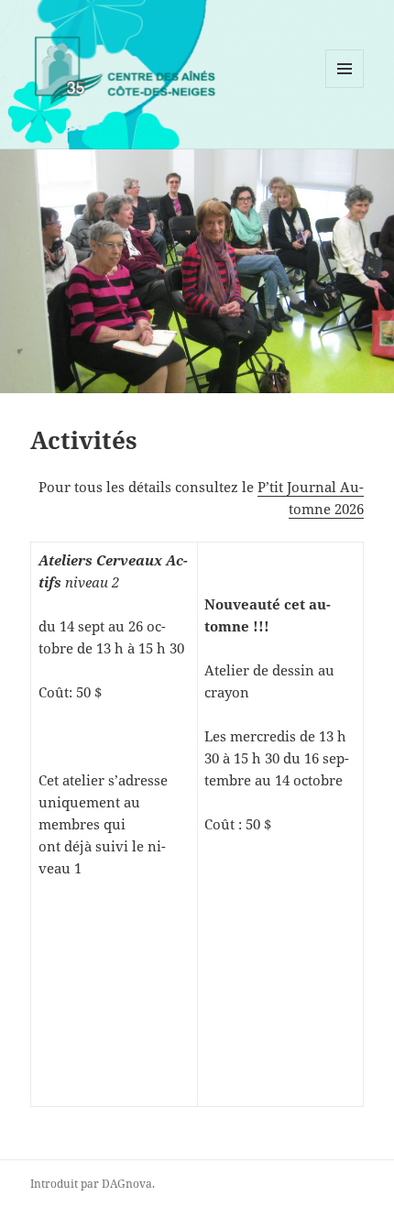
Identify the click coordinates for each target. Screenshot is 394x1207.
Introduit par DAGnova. (92, 1183)
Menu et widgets (345, 87)
